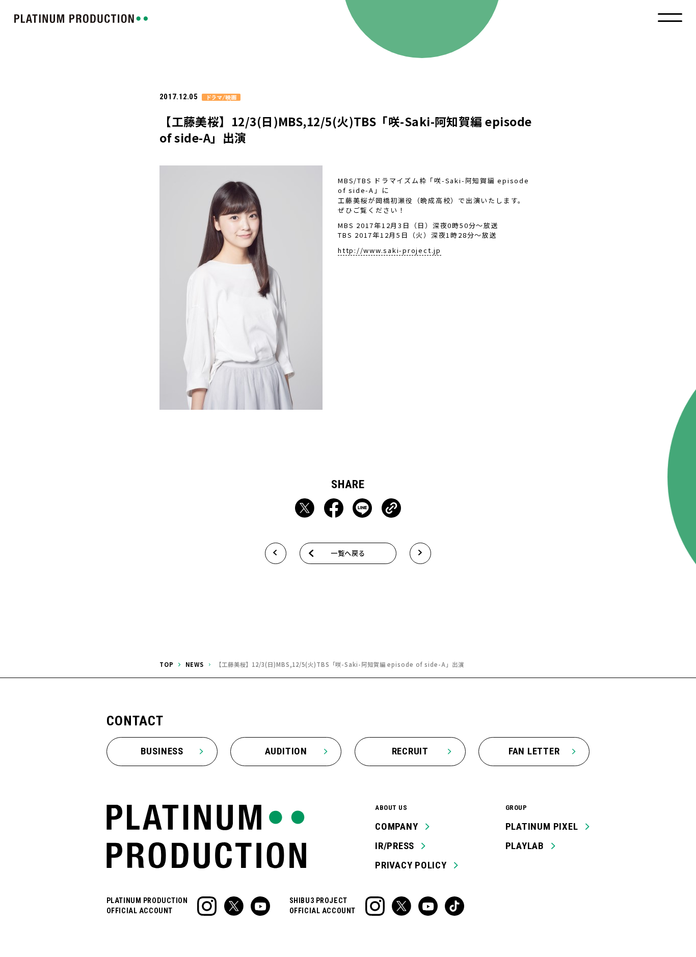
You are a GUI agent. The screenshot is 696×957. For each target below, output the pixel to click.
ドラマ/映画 (220, 97)
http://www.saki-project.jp (389, 250)
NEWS (194, 664)
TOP (166, 664)
